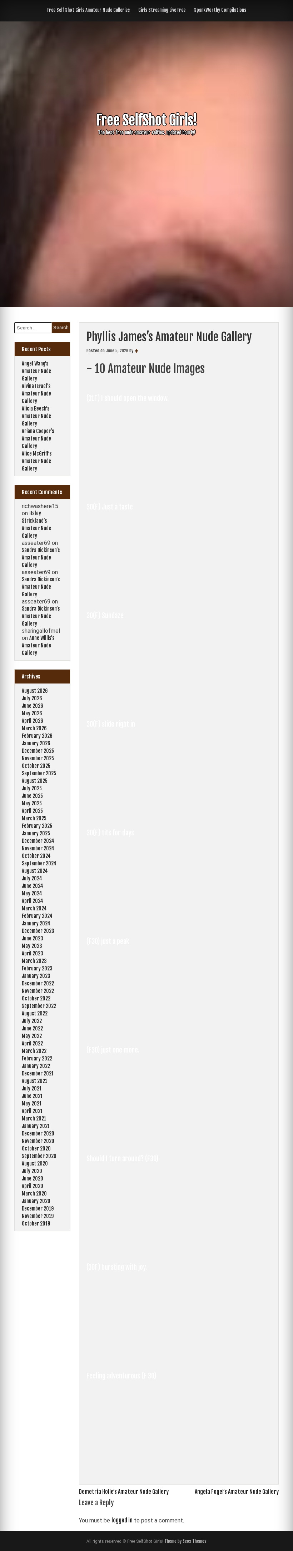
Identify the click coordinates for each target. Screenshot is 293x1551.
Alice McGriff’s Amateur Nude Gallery (36, 461)
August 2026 (35, 691)
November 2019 (38, 1216)
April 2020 (32, 1186)
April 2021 (32, 1111)
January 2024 (36, 923)
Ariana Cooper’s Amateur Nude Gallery (38, 438)
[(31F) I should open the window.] (158, 488)
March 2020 (34, 1193)
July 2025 (32, 788)
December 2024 (38, 841)
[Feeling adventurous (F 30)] (158, 1466)
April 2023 (32, 953)
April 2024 (32, 901)
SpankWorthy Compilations (220, 10)
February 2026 (37, 736)
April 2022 (32, 1043)
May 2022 (32, 1036)
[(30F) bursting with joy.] (158, 1357)
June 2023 (32, 938)
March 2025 (34, 818)
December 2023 (38, 931)
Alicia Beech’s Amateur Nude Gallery (36, 416)
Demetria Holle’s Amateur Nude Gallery (124, 1491)
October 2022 (36, 998)
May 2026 (32, 713)
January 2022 (36, 1066)
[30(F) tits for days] (158, 923)
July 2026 (32, 698)
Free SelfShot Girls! (146, 120)
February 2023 (37, 968)
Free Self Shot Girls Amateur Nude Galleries (88, 10)
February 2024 (37, 916)
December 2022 (38, 983)
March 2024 (34, 908)
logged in (122, 1520)
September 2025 (39, 773)
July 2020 (32, 1171)
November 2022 (38, 991)
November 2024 (38, 848)
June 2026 (32, 706)
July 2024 (32, 878)
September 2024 (39, 863)
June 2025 (32, 796)
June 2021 (32, 1096)
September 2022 (39, 1006)
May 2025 (32, 803)
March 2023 (34, 961)
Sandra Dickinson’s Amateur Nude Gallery (41, 557)
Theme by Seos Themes (185, 1541)
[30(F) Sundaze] (158, 706)
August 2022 (35, 1013)
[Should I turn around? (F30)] (158, 1249)
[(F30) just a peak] (158, 1031)
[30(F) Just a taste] (158, 597)
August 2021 (34, 1081)
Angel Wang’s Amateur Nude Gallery (36, 371)
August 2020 (35, 1163)
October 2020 (36, 1148)
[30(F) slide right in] (158, 814)
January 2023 (36, 976)
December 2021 (38, 1073)
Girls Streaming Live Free (161, 10)
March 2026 (34, 728)
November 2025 (38, 758)
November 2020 (38, 1141)
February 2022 (37, 1058)
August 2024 (35, 871)
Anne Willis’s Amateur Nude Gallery (38, 645)
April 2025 (32, 811)
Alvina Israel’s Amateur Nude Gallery (36, 393)
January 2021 (36, 1126)
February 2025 (37, 826)
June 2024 (32, 886)
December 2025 (38, 751)
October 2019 (36, 1224)
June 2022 (32, 1028)
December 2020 (38, 1133)
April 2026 (32, 721)
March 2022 (34, 1051)
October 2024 (36, 856)
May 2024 (32, 893)
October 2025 (36, 766)
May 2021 (31, 1103)
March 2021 (34, 1118)
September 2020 (39, 1156)
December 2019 (38, 1208)
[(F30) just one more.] (158, 1140)
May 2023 (32, 946)
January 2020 (36, 1201)
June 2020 (32, 1178)
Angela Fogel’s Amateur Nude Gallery (237, 1491)
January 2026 (36, 743)
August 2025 (35, 781)
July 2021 (31, 1088)
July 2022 (32, 1021)
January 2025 (36, 833)
